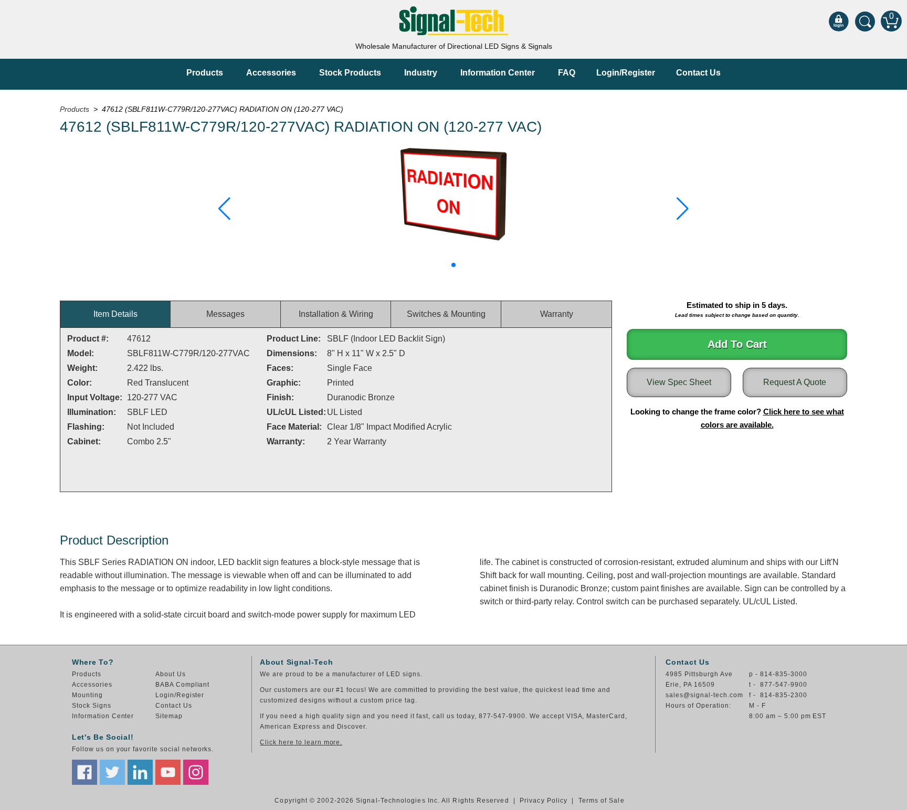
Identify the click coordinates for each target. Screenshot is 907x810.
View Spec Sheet (679, 382)
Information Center (497, 72)
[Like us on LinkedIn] (140, 772)
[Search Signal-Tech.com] (865, 20)
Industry (420, 72)
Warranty (556, 314)
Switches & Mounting (446, 314)
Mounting (87, 695)
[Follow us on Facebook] (84, 772)
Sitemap (169, 716)
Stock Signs (91, 705)
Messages (225, 314)
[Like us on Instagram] (195, 772)
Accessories (271, 72)
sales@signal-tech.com (704, 695)
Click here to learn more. (301, 742)
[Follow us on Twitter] (112, 772)
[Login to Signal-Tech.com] (838, 20)
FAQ (566, 72)
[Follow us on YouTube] (168, 772)
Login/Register (625, 72)
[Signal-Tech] (453, 20)
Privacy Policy (543, 800)
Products (204, 72)
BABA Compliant (182, 684)
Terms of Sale (601, 800)
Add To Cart (737, 344)
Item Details (115, 314)
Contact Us (698, 72)
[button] (224, 208)
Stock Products (350, 72)
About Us (170, 674)
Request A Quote (794, 382)
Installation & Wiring (336, 314)
